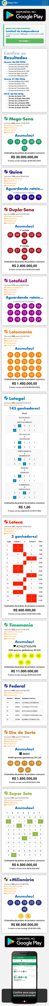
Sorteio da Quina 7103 (17, 84)
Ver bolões (24, 41)
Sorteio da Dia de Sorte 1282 (19, 71)
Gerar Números (11, 128)
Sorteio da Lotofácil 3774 (18, 101)
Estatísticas (10, 132)
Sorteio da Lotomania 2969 (19, 103)
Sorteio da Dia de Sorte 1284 (19, 105)
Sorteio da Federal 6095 (17, 69)
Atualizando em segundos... (24, 193)
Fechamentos (11, 130)
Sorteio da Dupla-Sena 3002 (19, 98)
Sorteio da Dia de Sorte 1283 (19, 90)
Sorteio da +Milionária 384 (18, 76)
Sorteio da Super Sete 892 (18, 107)
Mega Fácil (12, 2)
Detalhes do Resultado (14, 125)
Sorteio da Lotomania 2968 (18, 67)
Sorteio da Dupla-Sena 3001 (19, 64)
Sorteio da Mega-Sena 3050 (19, 81)
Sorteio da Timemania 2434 (19, 88)
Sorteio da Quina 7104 (17, 96)
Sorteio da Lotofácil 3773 (18, 86)
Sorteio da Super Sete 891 (18, 73)
